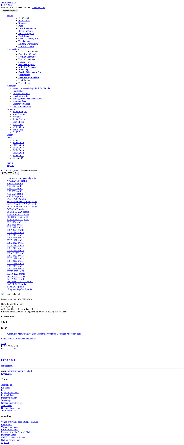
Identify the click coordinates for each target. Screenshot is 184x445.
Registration (18, 91)
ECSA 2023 (18, 150)
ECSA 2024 (18, 147)
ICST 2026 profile (15, 268)
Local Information (21, 96)
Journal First (24, 20)
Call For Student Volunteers (13, 437)
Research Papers (25, 31)
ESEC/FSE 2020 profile (18, 212)
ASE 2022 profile (15, 188)
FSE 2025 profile (15, 225)
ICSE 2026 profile (15, 250)
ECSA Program (20, 111)
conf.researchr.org (15, 371)
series (16, 170)
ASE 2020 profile (15, 183)
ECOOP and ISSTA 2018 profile (22, 201)
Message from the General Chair (27, 98)
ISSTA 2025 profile (16, 279)
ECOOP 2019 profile (16, 199)
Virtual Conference (21, 93)
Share (3, 343)
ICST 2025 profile (15, 266)
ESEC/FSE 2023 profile (18, 219)
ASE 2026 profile (15, 196)
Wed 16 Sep (18, 127)
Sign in (10, 163)
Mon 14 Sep (18, 122)
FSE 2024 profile (15, 222)
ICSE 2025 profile (15, 248)
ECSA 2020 (6, 170)
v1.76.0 (27, 371)
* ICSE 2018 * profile (17, 181)
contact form (7, 366)
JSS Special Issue (26, 46)
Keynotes (22, 23)
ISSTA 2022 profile (16, 276)
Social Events (19, 119)
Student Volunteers (21, 104)
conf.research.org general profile (21, 178)
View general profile (9, 349)
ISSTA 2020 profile (16, 274)
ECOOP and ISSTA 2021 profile (22, 204)
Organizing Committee (28, 54)
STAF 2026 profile (15, 286)
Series (15, 140)
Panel (20, 26)
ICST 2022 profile (15, 261)
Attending (11, 85)
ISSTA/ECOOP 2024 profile (20, 281)
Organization (13, 49)
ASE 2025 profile (15, 194)
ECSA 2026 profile (15, 209)
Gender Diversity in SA (29, 38)
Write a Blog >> (8, 2)
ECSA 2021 (18, 155)
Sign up (10, 165)
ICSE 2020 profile (15, 235)
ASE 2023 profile (15, 191)
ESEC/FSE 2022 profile (18, 217)
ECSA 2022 (18, 153)
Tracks (10, 15)
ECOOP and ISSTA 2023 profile (22, 206)
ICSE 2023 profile (15, 243)
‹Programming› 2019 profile (19, 289)
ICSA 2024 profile (15, 230)
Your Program (19, 114)
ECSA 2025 (18, 145)
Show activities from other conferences (18, 338)
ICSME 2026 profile (16, 253)
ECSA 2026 (18, 142)
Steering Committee (27, 57)
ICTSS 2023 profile (16, 271)
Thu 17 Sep (18, 129)
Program (11, 109)
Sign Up (5, 442)
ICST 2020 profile (15, 255)
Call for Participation (22, 106)
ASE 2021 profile (15, 186)
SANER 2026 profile (16, 284)
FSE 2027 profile (15, 227)
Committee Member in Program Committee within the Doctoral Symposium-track (44, 334)
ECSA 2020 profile (10, 173)
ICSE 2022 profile (15, 240)
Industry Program (26, 33)
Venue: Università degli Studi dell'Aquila (31, 88)
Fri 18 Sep (17, 132)
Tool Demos (24, 41)
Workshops (23, 36)
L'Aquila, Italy (38, 7)
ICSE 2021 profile (15, 237)
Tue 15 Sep (18, 124)
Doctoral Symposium (28, 44)
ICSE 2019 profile (15, 232)
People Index (24, 83)
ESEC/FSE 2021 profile (18, 214)
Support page (6, 374)
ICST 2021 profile (15, 258)
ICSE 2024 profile (15, 245)
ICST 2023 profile (15, 263)
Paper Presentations (27, 28)
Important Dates (20, 101)
